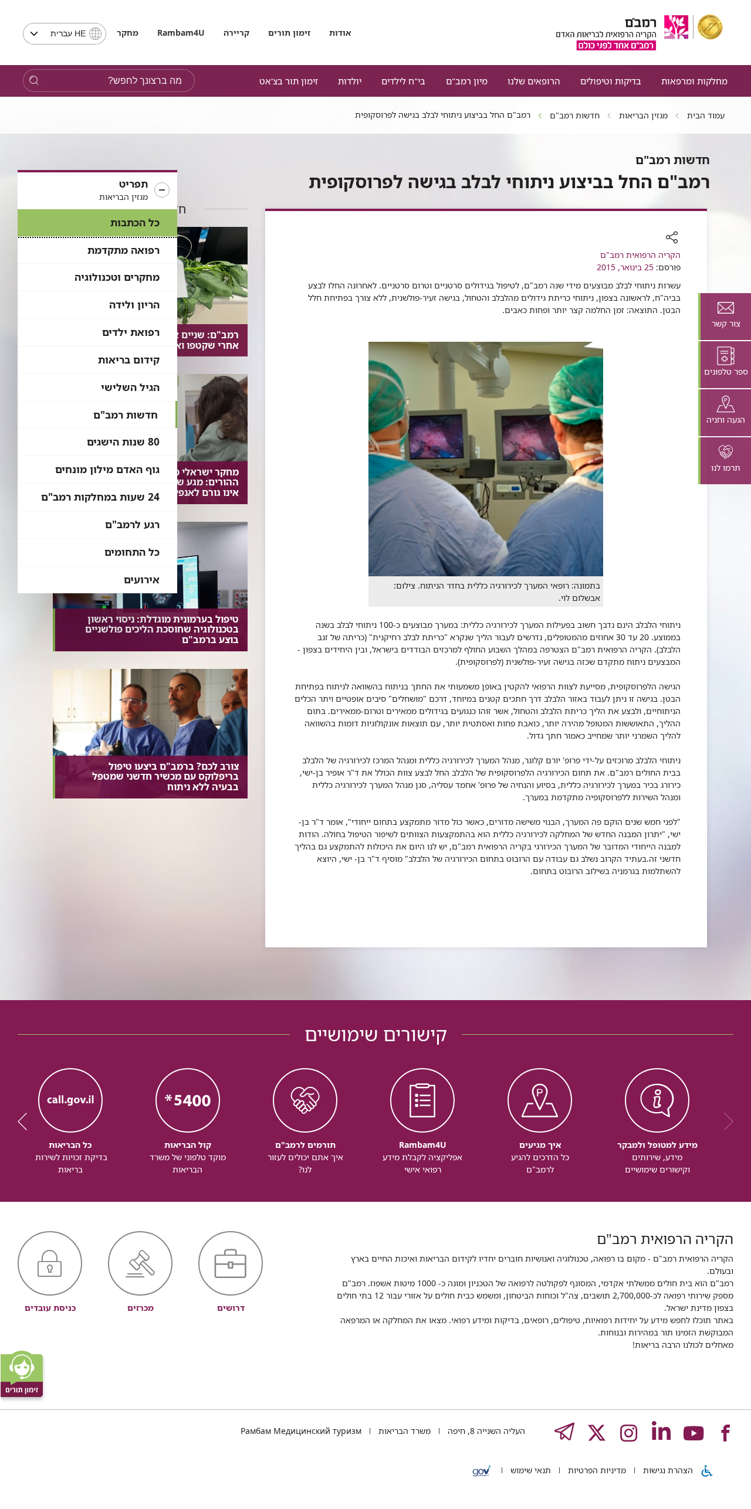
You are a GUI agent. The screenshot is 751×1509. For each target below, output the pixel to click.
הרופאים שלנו (534, 81)
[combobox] (64, 33)
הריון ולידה (134, 304)
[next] (26, 1121)
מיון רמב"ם (467, 81)
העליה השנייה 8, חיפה (485, 1430)
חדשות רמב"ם (125, 415)
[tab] (724, 316)
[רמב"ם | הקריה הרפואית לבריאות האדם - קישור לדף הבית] (640, 32)
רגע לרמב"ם (132, 524)
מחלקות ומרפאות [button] (694, 81)
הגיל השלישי (130, 387)
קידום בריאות (129, 359)
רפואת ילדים (131, 332)
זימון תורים (289, 32)
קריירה (236, 32)
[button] (97, 190)
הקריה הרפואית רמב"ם (640, 254)
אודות (340, 32)
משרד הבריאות (403, 1430)
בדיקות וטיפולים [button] (610, 81)
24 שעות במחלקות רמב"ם (100, 497)
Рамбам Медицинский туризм (301, 1430)
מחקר (127, 32)
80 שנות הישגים (123, 441)
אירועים (142, 579)
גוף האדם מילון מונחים (107, 469)
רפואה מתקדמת (123, 250)
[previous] (724, 1121)
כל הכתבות (135, 222)
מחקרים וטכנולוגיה (117, 277)
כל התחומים (132, 552)
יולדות (349, 81)
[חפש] (34, 81)
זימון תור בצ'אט (288, 81)
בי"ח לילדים (403, 81)
